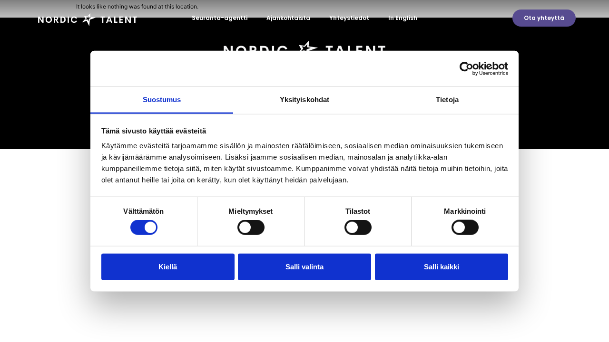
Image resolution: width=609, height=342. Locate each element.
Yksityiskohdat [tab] (304, 99)
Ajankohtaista (288, 18)
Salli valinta (304, 266)
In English (402, 18)
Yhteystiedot (349, 18)
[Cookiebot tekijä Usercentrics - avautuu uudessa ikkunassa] (466, 68)
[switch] (251, 227)
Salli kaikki (441, 266)
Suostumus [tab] (162, 99)
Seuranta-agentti (219, 18)
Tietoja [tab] (447, 99)
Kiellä (167, 266)
